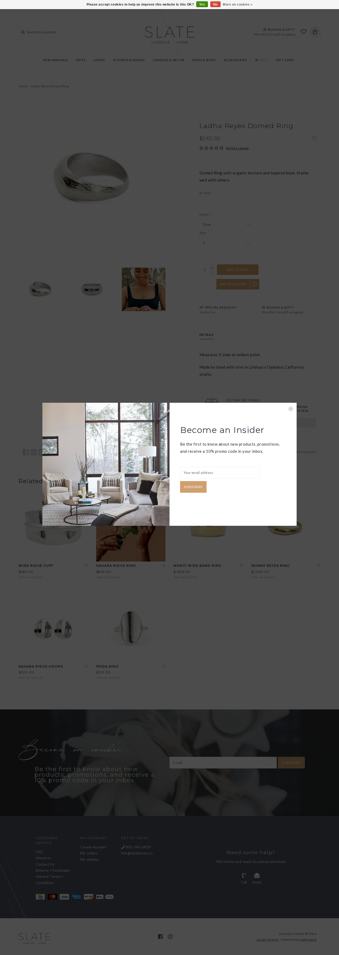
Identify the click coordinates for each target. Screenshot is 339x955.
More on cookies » (238, 4)
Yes (202, 4)
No (215, 4)
